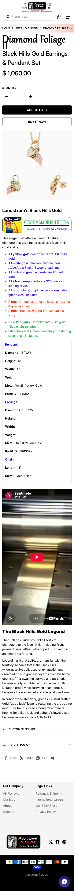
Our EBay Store (46, 805)
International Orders (50, 799)
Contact (8, 812)
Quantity (9, 88)
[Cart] (59, 17)
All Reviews (11, 793)
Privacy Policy (46, 812)
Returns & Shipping (49, 793)
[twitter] (50, 841)
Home (6, 28)
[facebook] (57, 841)
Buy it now (37, 122)
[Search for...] (8, 16)
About (7, 805)
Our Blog (9, 799)
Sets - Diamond (27, 28)
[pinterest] (64, 841)
